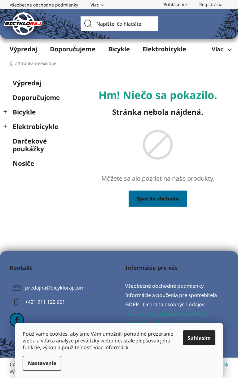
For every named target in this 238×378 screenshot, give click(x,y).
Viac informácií (111, 347)
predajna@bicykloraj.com (55, 287)
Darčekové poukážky (30, 145)
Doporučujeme (36, 97)
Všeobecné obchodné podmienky (44, 5)
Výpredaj (27, 83)
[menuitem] (23, 49)
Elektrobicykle (35, 126)
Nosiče (23, 163)
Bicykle (24, 112)
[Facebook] (17, 320)
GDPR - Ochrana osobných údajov (165, 304)
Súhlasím (199, 337)
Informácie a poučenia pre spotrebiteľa (171, 295)
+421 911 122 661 (45, 302)
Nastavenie (42, 363)
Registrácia (211, 4)
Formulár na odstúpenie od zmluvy (166, 313)
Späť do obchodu (158, 198)
